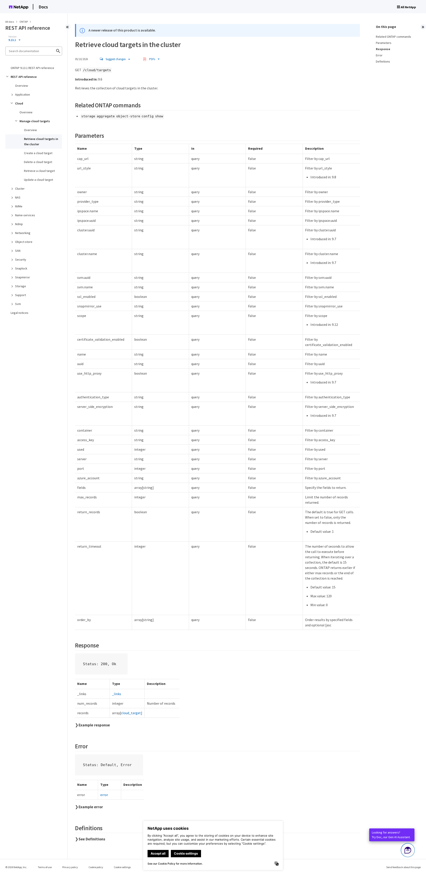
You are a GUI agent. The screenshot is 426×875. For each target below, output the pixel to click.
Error (379, 55)
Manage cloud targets (35, 121)
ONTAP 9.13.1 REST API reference (32, 68)
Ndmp (19, 224)
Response (383, 49)
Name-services (25, 215)
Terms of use (45, 867)
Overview (21, 86)
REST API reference (24, 77)
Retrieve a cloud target (39, 171)
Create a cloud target (38, 153)
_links (116, 694)
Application (22, 94)
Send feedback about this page (403, 867)
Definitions (383, 61)
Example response (94, 725)
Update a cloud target (38, 180)
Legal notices (19, 313)
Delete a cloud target (38, 162)
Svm (18, 304)
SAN (17, 251)
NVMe (18, 206)
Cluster (20, 189)
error (104, 794)
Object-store (23, 242)
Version (12, 36)
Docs (43, 7)
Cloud (19, 103)
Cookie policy (96, 867)
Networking (22, 233)
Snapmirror (22, 277)
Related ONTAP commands (393, 37)
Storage (20, 286)
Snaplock (21, 268)
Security (20, 260)
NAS (17, 197)
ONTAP (24, 21)
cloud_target (131, 713)
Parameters (383, 43)
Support (20, 295)
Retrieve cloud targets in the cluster (41, 141)
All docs (9, 21)
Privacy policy (70, 867)
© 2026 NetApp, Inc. (16, 867)
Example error (91, 806)
